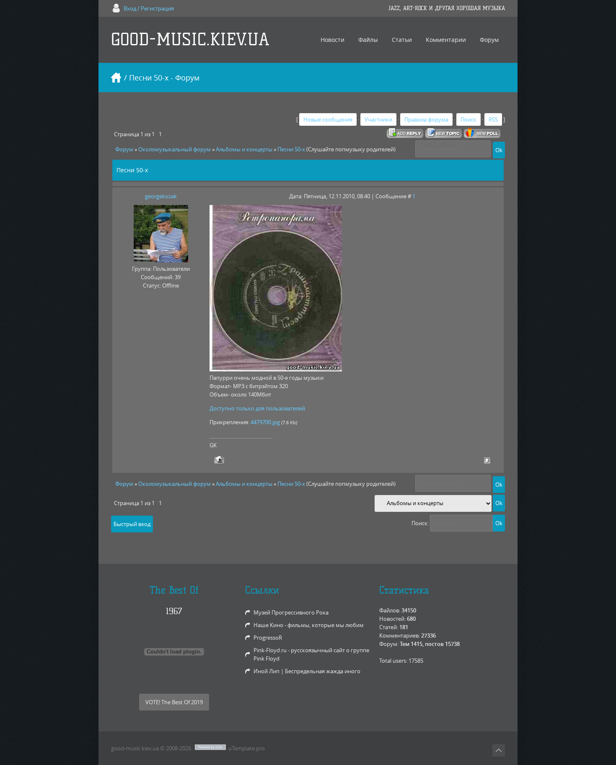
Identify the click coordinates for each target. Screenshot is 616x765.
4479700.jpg (265, 422)
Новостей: (392, 618)
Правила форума (426, 119)
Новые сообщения (327, 119)
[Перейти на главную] (116, 77)
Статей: (388, 627)
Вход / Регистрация (149, 8)
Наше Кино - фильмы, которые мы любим (309, 625)
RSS (493, 119)
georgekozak (161, 196)
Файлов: (389, 610)
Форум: (389, 644)
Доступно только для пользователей (257, 408)
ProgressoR (268, 637)
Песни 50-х (291, 149)
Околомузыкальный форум (174, 149)
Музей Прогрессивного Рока (291, 612)
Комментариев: (399, 635)
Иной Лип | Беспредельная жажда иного (307, 671)
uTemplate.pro (246, 748)
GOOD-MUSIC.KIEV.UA (190, 39)
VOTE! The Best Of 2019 (174, 702)
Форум (124, 149)
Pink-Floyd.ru (270, 650)
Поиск (468, 119)
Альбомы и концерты (244, 149)
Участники (378, 119)
